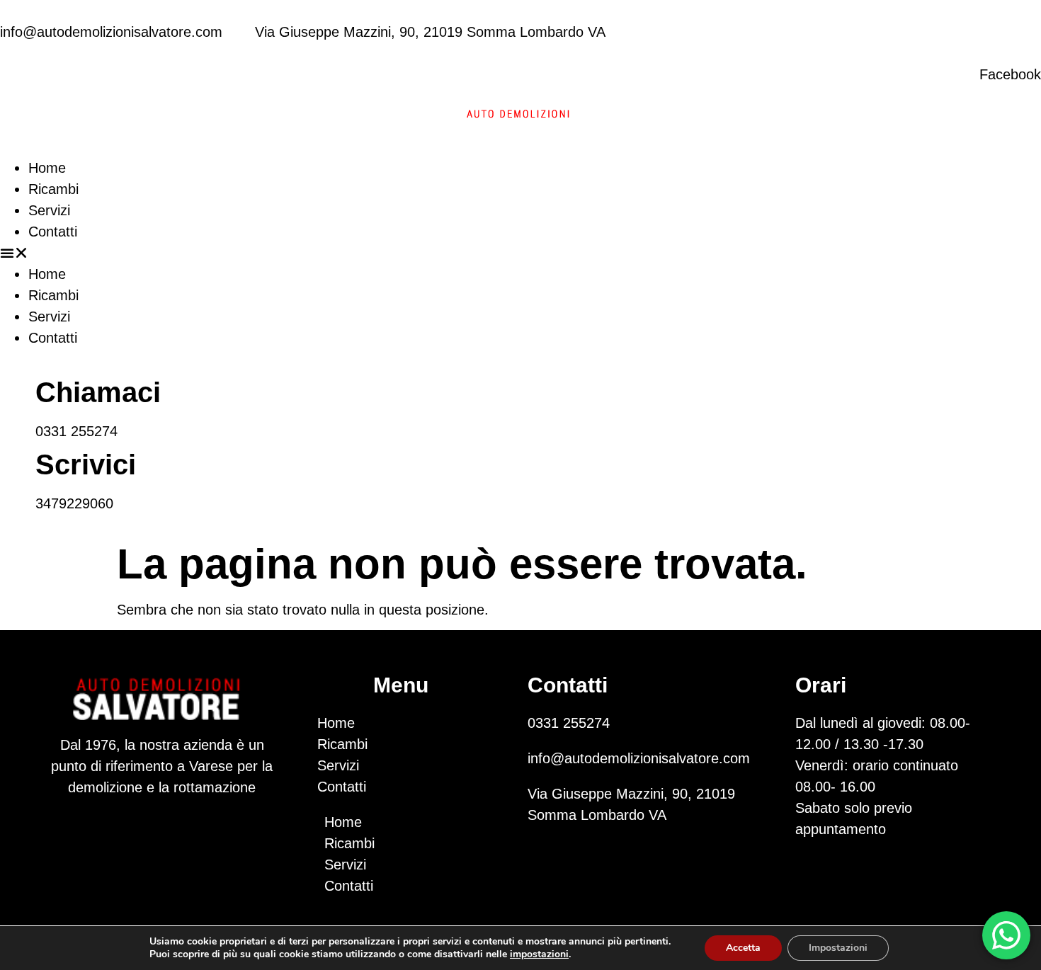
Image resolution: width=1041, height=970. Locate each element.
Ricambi (53, 189)
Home (47, 168)
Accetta (743, 947)
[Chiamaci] (17, 387)
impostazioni (539, 954)
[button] (520, 252)
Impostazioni (838, 947)
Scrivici (85, 464)
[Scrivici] (17, 459)
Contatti (52, 231)
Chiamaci (98, 392)
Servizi (49, 210)
